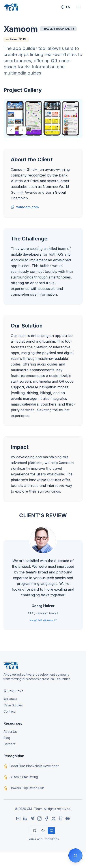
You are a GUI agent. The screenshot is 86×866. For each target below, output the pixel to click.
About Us (10, 731)
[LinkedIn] (25, 818)
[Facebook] (46, 818)
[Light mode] (34, 830)
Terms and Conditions (43, 839)
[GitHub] (60, 818)
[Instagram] (39, 818)
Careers (9, 744)
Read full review (41, 620)
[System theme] (51, 830)
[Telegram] (32, 818)
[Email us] (18, 818)
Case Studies (13, 705)
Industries (10, 699)
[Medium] (67, 818)
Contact (9, 711)
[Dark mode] (43, 830)
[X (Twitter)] (53, 818)
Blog (7, 738)
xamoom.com (27, 207)
